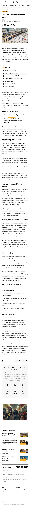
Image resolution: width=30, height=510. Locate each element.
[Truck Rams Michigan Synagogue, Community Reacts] (24, 435)
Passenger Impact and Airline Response (14, 76)
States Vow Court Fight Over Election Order (9, 457)
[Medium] (15, 392)
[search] (23, 1)
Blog (7, 9)
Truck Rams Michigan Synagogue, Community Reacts (10, 434)
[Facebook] (7, 386)
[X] (15, 386)
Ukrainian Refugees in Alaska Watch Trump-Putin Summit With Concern (9, 442)
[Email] (8, 25)
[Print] (13, 25)
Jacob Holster (8, 20)
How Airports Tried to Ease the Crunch (13, 78)
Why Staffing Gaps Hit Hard (11, 73)
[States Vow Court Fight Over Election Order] (24, 458)
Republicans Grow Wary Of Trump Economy (9, 450)
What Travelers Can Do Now (11, 84)
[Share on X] (5, 25)
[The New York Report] (15, 2)
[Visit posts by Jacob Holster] (3, 21)
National (4, 11)
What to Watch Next (9, 86)
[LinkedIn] (7, 392)
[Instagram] (22, 386)
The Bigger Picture (9, 81)
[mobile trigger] (3, 2)
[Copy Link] (11, 25)
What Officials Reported (10, 70)
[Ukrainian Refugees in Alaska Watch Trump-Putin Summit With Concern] (24, 442)
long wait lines (11, 116)
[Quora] (22, 392)
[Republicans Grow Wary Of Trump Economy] (24, 451)
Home (3, 9)
